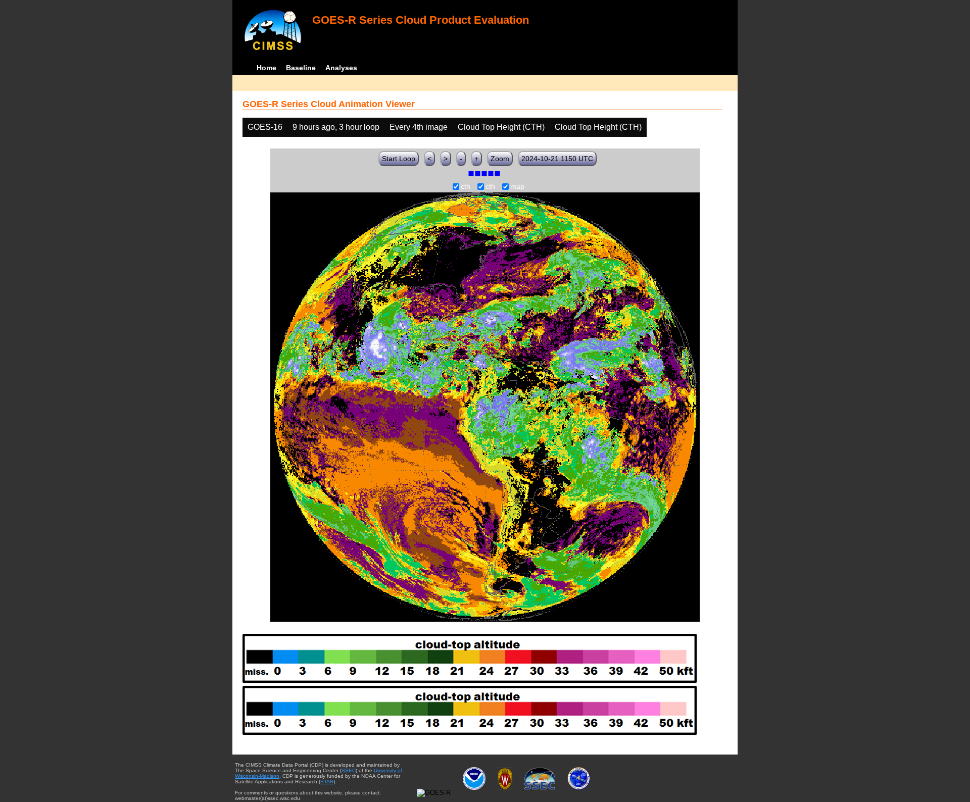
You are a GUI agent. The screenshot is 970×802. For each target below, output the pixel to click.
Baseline (301, 68)
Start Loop (398, 159)
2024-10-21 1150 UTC (557, 159)
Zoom (500, 159)
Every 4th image (419, 127)
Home (266, 68)
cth (465, 187)
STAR (326, 781)
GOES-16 (265, 127)
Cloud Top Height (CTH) (501, 127)
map (517, 187)
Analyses (341, 68)
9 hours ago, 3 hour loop (336, 127)
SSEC (349, 770)
